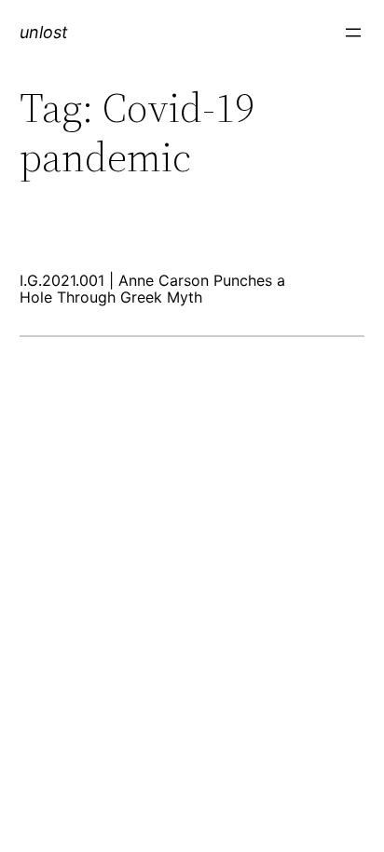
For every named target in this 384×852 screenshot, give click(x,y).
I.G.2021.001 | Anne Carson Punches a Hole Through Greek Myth (152, 289)
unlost (44, 32)
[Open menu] (353, 32)
